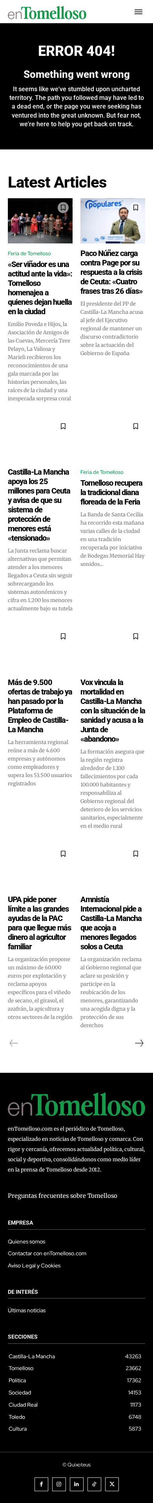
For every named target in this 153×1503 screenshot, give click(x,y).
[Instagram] (59, 1484)
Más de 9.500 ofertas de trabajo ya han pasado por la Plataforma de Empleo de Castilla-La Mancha (40, 706)
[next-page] (139, 1043)
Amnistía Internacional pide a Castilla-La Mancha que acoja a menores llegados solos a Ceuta (111, 923)
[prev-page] (14, 1043)
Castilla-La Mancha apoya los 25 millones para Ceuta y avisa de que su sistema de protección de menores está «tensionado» (39, 505)
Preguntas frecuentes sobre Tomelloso (62, 1195)
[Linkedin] (77, 1484)
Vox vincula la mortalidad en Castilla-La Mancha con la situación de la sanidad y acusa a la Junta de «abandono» (112, 711)
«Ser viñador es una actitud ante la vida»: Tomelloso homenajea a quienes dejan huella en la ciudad (40, 288)
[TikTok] (94, 1484)
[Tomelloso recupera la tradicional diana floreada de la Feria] (112, 439)
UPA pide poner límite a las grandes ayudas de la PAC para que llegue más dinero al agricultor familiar (39, 923)
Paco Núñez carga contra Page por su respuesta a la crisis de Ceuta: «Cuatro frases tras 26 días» (111, 272)
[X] (112, 1484)
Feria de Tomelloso (29, 253)
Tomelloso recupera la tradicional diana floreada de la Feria (111, 492)
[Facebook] (41, 1484)
